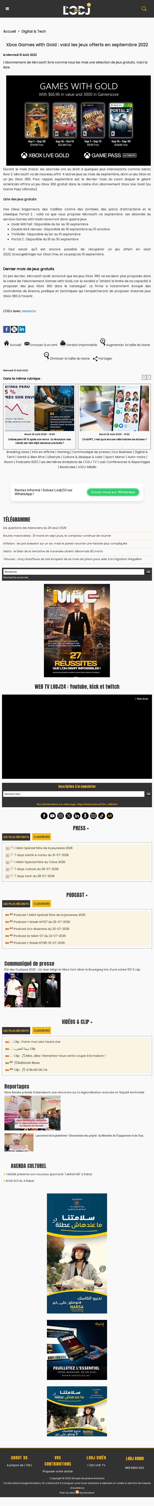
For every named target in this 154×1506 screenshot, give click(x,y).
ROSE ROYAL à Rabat (20, 1181)
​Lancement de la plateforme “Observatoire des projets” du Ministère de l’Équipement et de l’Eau (89, 1135)
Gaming (63, 452)
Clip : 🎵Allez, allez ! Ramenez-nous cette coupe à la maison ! (59, 1056)
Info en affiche (43, 452)
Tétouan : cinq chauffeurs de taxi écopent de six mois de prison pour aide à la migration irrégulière (72, 559)
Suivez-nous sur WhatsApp (113, 492)
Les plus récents (16, 837)
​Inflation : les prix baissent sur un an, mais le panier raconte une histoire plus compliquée (65, 543)
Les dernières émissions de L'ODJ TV (69, 462)
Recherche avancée (15, 577)
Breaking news (17, 452)
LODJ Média (87, 467)
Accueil (9, 31)
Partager (104, 358)
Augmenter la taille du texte (127, 345)
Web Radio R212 (134, 1468)
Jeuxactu (28, 311)
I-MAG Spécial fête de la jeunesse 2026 (43, 848)
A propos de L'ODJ (19, 1465)
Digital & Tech (34, 31)
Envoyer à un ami (43, 345)
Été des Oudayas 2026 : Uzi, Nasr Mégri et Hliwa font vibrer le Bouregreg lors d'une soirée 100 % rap (72, 970)
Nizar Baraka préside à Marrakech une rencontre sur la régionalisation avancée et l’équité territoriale (74, 1092)
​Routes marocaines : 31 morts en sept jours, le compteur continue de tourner (57, 536)
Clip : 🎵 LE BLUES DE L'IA (30, 1070)
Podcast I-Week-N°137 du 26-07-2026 (42, 922)
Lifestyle (53, 457)
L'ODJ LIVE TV (96, 1465)
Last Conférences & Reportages (124, 462)
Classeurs (41, 837)
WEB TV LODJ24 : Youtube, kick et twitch (77, 687)
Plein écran (142, 698)
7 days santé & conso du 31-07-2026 (41, 855)
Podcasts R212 (27, 462)
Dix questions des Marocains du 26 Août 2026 (34, 528)
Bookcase (67, 467)
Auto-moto (137, 457)
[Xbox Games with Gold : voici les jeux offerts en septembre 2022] (78, 76)
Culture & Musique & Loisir (83, 457)
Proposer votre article (58, 1471)
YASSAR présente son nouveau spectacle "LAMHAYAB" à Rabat (49, 1174)
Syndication (86, 1492)
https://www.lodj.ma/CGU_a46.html (97, 804)
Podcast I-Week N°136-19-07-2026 (39, 943)
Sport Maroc (115, 457)
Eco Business (122, 452)
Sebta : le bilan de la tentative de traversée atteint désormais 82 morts (53, 551)
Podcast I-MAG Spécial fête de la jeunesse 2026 (49, 915)
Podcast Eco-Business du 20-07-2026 (41, 929)
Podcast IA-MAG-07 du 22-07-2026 (40, 936)
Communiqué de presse (91, 452)
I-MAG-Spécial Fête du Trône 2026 (39, 862)
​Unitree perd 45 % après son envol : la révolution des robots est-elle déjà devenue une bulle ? (39, 441)
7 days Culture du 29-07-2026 (36, 869)
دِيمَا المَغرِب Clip (24, 1049)
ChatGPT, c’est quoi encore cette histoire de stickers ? (114, 439)
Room (8, 462)
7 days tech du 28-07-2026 (34, 876)
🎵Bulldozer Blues (27, 1063)
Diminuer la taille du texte (69, 358)
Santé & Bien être (31, 457)
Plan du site (67, 1492)
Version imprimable (81, 345)
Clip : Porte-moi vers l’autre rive (37, 1042)
